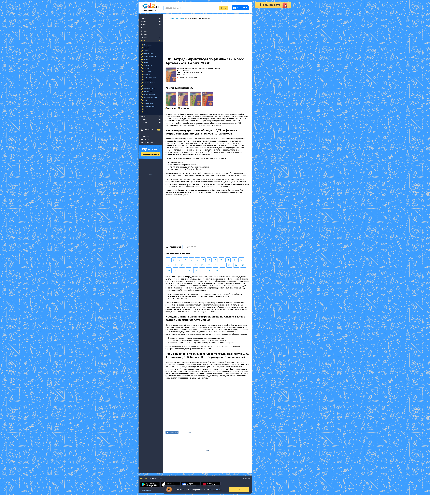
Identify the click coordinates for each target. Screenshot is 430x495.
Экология (146, 112)
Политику (217, 489)
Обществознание (149, 77)
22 (222, 265)
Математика (147, 45)
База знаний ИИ (147, 142)
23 (229, 265)
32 (210, 270)
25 (243, 265)
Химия (145, 62)
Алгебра (146, 51)
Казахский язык (149, 88)
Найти (223, 8)
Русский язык (148, 54)
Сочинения (145, 136)
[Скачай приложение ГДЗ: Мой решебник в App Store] (170, 485)
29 (189, 270)
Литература (147, 65)
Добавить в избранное (188, 77)
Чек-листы (145, 139)
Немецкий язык (149, 83)
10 (221, 260)
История (146, 68)
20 (209, 265)
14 (169, 265)
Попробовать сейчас (150, 154)
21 (216, 265)
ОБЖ (145, 86)
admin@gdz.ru (157, 478)
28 (182, 270)
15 (175, 265)
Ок (239, 489)
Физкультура (148, 103)
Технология (147, 91)
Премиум (143, 478)
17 (189, 265)
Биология (146, 74)
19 (202, 265)
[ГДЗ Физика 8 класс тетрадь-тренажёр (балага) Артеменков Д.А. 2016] (195, 100)
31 (203, 270)
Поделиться (173, 432)
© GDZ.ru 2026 (145, 490)
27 (176, 270)
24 (236, 265)
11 (228, 260)
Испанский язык (149, 106)
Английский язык (149, 56)
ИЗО (144, 109)
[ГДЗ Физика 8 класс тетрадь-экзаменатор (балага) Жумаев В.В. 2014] (207, 100)
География (147, 71)
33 (217, 270)
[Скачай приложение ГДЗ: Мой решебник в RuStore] (190, 485)
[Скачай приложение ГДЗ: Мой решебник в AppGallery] (210, 485)
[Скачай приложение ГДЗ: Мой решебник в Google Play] (150, 485)
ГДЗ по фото (148, 130)
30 (196, 270)
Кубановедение (149, 94)
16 (182, 265)
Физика (146, 59)
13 (241, 260)
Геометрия (147, 48)
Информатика (148, 80)
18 (195, 265)
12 (234, 260)
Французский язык (150, 97)
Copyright (246, 478)
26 (169, 270)
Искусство (147, 100)
